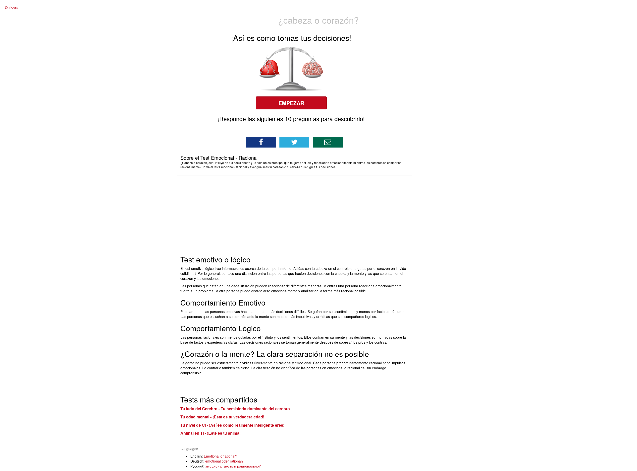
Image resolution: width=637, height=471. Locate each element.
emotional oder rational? (224, 461)
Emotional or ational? (220, 456)
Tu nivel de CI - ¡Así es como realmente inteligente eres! (232, 425)
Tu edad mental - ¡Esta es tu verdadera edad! (222, 417)
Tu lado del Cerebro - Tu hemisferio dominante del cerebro (235, 408)
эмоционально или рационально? (233, 466)
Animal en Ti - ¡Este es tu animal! (211, 433)
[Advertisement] (298, 215)
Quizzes (11, 7)
